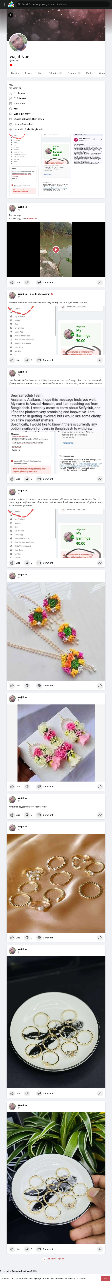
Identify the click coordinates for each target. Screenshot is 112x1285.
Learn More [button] (81, 1278)
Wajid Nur (23, 207)
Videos (102, 73)
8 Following (19, 93)
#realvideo (31, 218)
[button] (63, 4)
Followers (74, 73)
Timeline (15, 73)
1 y (19, 210)
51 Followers (20, 98)
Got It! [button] (105, 1278)
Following (55, 73)
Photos (89, 73)
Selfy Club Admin (41, 294)
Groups (28, 73)
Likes (40, 73)
